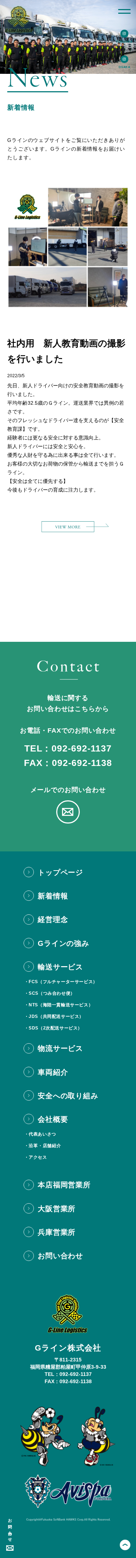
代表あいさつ (42, 1134)
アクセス (38, 1157)
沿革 (33, 1146)
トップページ (60, 872)
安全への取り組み (68, 1096)
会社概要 (53, 1119)
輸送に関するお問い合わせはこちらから (68, 703)
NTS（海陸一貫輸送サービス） (61, 1005)
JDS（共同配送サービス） (56, 1016)
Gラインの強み (63, 943)
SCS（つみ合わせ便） (52, 993)
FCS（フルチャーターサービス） (63, 982)
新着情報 (53, 896)
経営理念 (53, 919)
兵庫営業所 (56, 1232)
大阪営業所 (56, 1209)
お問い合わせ (10, 1528)
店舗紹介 (52, 1146)
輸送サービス (60, 967)
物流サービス (60, 1048)
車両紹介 (53, 1072)
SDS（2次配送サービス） (55, 1028)
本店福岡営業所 (64, 1185)
